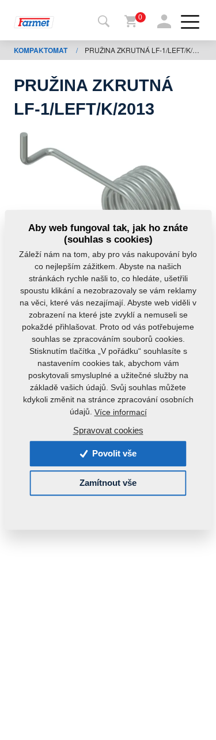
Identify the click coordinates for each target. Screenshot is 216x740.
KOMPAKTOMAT (41, 50)
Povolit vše (113, 454)
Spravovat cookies (108, 431)
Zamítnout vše (108, 483)
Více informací (120, 412)
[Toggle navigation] (103, 22)
